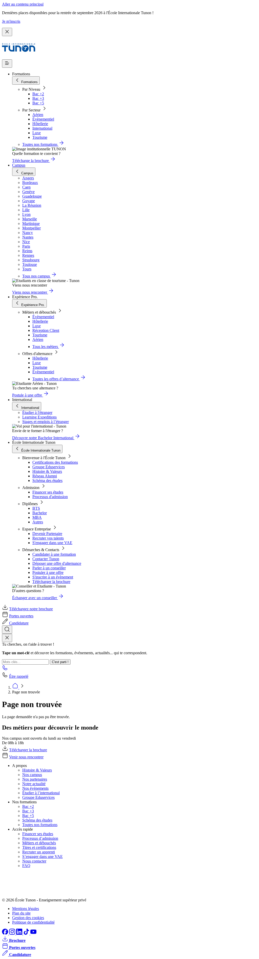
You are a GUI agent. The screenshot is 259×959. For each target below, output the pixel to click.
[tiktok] (26, 933)
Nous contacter (34, 861)
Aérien (37, 114)
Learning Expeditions (39, 417)
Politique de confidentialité (33, 922)
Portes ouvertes (21, 616)
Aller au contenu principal (23, 4)
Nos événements (35, 788)
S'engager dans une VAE (52, 543)
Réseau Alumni (44, 476)
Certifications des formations (55, 462)
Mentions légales (25, 908)
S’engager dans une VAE (42, 856)
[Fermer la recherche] (7, 638)
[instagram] (12, 933)
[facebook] (5, 933)
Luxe (36, 133)
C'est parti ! (60, 662)
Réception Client (45, 330)
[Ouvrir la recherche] (7, 629)
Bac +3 (38, 98)
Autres (37, 522)
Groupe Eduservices (48, 467)
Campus (18, 165)
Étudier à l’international (41, 793)
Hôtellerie (40, 124)
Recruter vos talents (48, 538)
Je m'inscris (11, 21)
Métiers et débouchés (39, 843)
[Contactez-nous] (5, 669)
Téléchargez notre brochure (31, 609)
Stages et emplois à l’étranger (45, 421)
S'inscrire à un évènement (52, 577)
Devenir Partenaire (47, 533)
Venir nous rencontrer (26, 757)
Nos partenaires (34, 779)
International (42, 128)
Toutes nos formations (39, 825)
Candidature (19, 623)
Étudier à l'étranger (37, 412)
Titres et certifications (39, 847)
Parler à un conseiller (49, 568)
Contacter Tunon (45, 559)
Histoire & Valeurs (47, 471)
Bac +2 (38, 94)
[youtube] (33, 933)
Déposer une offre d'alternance (56, 563)
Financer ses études (47, 492)
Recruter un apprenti (38, 852)
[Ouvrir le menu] (7, 63)
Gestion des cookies (28, 918)
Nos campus (32, 775)
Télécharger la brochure (51, 581)
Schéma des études (47, 480)
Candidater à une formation (54, 554)
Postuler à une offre (47, 572)
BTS (36, 508)
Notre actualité (34, 784)
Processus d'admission (50, 497)
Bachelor (39, 513)
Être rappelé (18, 676)
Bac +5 (38, 103)
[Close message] (7, 32)
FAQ (26, 865)
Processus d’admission (40, 838)
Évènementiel (43, 119)
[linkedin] (19, 933)
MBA (37, 517)
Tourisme (39, 137)
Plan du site (21, 913)
